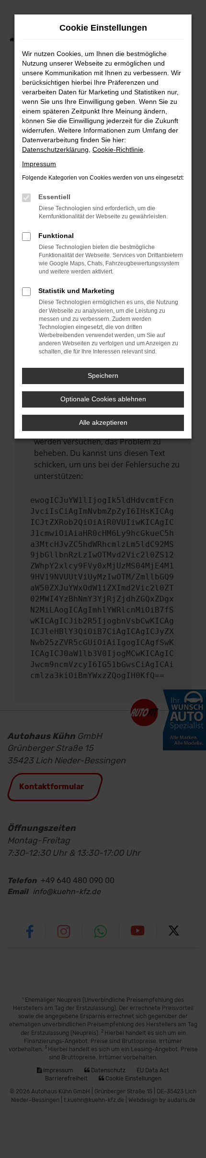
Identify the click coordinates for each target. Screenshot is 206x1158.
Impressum (39, 164)
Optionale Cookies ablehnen (103, 399)
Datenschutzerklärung (55, 149)
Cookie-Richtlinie (117, 149)
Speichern (103, 375)
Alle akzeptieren (103, 422)
